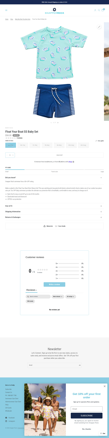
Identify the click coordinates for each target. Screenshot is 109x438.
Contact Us (8, 392)
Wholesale (8, 411)
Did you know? (10, 178)
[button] (69, 263)
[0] (102, 10)
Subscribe (8, 389)
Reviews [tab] (31, 290)
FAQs (7, 405)
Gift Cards (8, 408)
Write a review (54, 284)
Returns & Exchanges (12, 217)
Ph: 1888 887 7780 (10, 395)
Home (6, 19)
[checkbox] (30, 301)
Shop (11, 19)
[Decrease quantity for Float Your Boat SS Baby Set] (7, 155)
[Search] (99, 10)
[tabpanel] (55, 305)
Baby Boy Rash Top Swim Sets (22, 19)
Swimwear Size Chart (11, 399)
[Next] (58, 122)
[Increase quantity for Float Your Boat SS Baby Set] (12, 155)
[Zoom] (99, 27)
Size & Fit (8, 206)
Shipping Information (12, 212)
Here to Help (10, 385)
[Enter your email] (79, 365)
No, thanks (86, 429)
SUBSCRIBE (86, 415)
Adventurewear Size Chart (13, 402)
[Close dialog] (104, 386)
